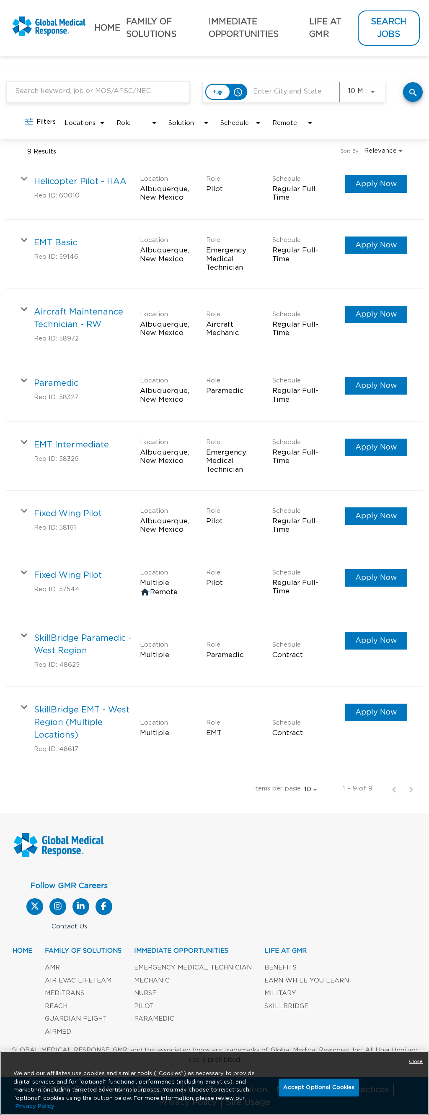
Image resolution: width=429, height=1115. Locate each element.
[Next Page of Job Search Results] (411, 788)
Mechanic (152, 980)
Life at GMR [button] (325, 28)
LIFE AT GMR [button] (285, 951)
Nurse (145, 993)
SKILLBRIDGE (286, 1006)
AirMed (58, 1032)
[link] (214, 189)
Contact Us (69, 926)
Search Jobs (388, 28)
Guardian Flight (76, 1019)
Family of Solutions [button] (151, 28)
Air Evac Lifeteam (78, 980)
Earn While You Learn (306, 980)
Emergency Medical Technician (193, 967)
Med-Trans (64, 993)
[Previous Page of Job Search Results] (394, 788)
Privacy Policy (35, 1106)
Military (280, 993)
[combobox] (98, 91)
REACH (56, 1006)
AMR (52, 967)
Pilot (144, 1006)
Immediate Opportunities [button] (244, 28)
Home (107, 28)
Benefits (280, 967)
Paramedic (154, 1019)
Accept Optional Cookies (318, 1087)
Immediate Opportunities (181, 951)
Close (416, 1061)
